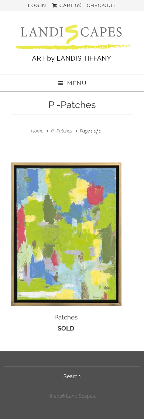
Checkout (101, 5)
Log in (37, 5)
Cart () (70, 5)
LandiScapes (80, 396)
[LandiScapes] (72, 44)
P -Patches (72, 104)
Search (72, 376)
